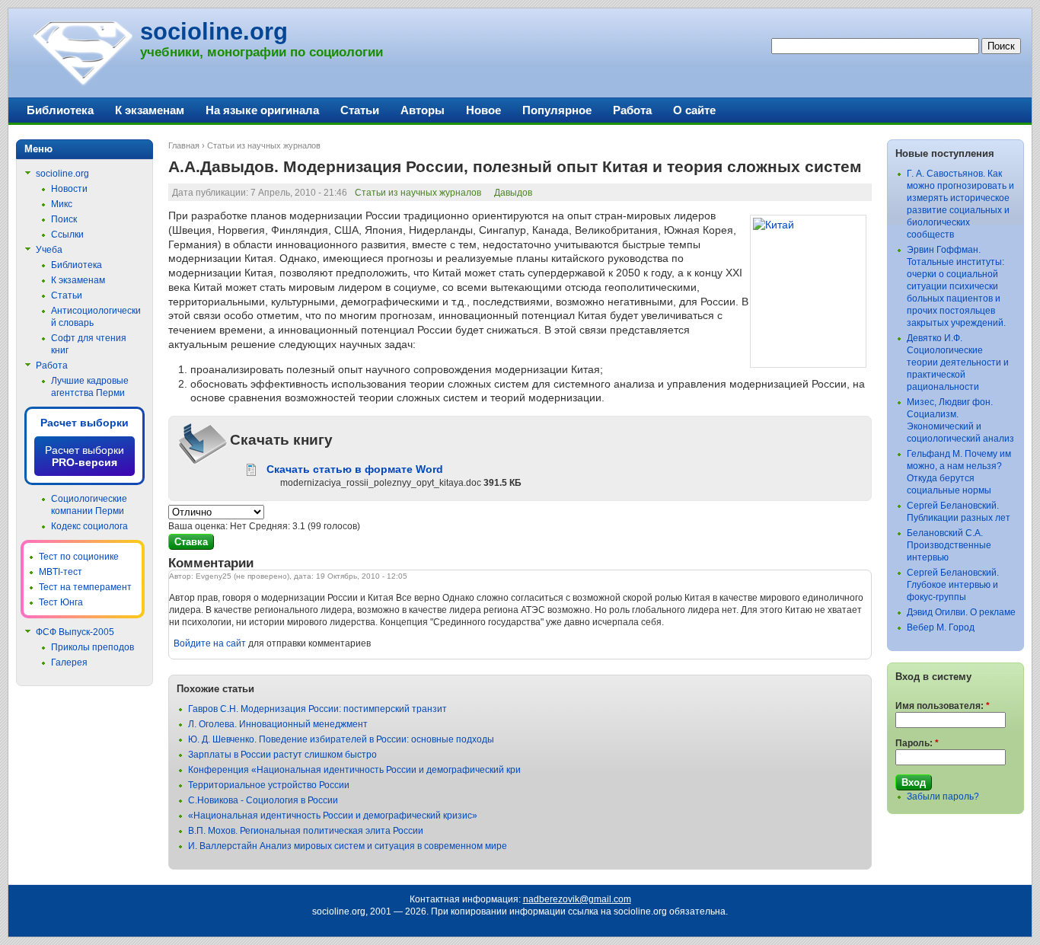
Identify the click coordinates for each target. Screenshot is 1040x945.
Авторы (422, 110)
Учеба (49, 249)
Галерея (69, 662)
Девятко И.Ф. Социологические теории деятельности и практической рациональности (958, 362)
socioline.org (214, 31)
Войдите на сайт (210, 643)
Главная (183, 145)
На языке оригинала (262, 110)
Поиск (64, 219)
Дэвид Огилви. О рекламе (961, 612)
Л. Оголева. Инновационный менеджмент (278, 724)
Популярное (557, 110)
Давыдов (513, 192)
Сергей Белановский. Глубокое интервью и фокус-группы (953, 584)
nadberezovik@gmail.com (577, 899)
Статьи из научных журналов (264, 145)
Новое (483, 110)
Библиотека (60, 110)
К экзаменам (149, 110)
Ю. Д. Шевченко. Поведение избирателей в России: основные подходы (341, 739)
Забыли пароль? (943, 796)
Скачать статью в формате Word (354, 469)
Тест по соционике (79, 556)
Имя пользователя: (942, 706)
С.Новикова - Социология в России (263, 800)
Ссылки (67, 234)
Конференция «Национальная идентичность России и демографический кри (354, 770)
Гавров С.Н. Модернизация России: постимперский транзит (317, 709)
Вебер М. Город (941, 627)
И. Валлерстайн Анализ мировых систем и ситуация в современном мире (347, 846)
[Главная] (81, 83)
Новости (69, 189)
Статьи (359, 110)
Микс (61, 204)
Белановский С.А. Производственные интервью (949, 545)
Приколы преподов (92, 647)
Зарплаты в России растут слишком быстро (282, 754)
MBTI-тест (60, 572)
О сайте (694, 110)
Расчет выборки (84, 423)
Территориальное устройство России (268, 785)
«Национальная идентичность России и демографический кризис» (332, 815)
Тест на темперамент (85, 587)
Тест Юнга (61, 602)
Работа (632, 110)
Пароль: (917, 743)
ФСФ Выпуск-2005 (75, 632)
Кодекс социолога (89, 526)
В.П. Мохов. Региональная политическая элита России (305, 830)
